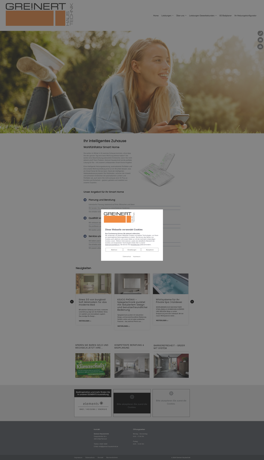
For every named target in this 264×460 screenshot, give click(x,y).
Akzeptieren (150, 250)
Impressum (136, 256)
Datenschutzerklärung (112, 244)
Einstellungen (132, 250)
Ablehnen (114, 249)
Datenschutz (127, 256)
